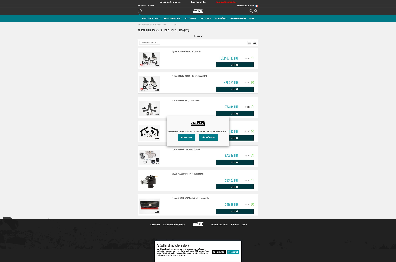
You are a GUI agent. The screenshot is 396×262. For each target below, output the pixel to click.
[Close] (229, 116)
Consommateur (186, 137)
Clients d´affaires (208, 137)
